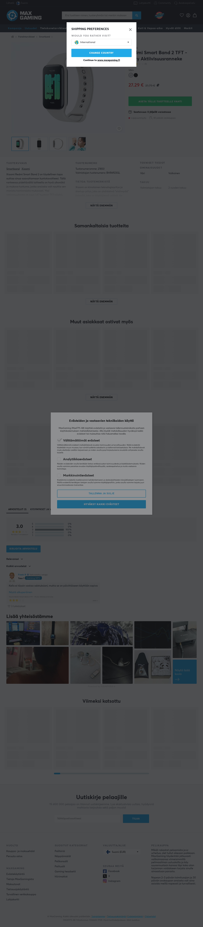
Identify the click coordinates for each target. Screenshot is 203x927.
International (87, 42)
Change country (101, 53)
